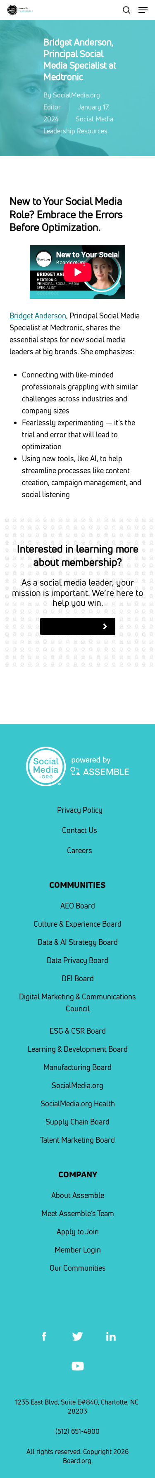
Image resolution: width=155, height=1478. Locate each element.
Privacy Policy (80, 810)
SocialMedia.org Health (78, 1103)
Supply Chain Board (77, 1122)
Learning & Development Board (78, 1049)
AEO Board (77, 906)
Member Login (78, 1250)
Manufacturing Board (77, 1067)
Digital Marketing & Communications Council (77, 1002)
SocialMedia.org (77, 1085)
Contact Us (79, 830)
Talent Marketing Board (77, 1140)
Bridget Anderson (38, 315)
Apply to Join (78, 1231)
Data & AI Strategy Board (78, 942)
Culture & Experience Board (77, 924)
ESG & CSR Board (78, 1031)
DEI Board (78, 978)
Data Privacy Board (77, 960)
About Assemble (77, 1195)
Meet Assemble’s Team (77, 1213)
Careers (79, 850)
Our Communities (78, 1268)
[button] (143, 10)
